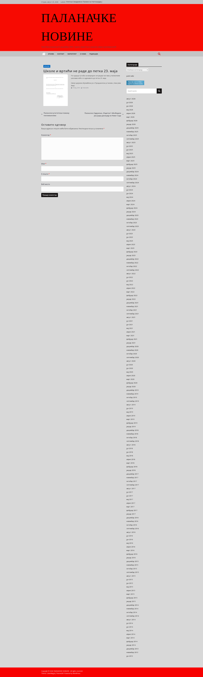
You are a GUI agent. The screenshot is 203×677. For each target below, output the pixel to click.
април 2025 (130, 157)
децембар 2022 (132, 259)
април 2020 (130, 375)
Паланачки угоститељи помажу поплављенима (56, 114)
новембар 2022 (132, 263)
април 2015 (130, 590)
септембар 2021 (132, 314)
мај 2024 (129, 197)
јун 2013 (129, 656)
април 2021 (130, 332)
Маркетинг (72, 54)
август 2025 (130, 142)
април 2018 (130, 459)
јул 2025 (129, 146)
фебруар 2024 (131, 208)
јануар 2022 (131, 299)
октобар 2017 (131, 481)
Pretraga (159, 91)
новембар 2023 (132, 219)
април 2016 (130, 547)
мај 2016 (129, 543)
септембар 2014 (132, 616)
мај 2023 (129, 241)
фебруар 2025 (131, 164)
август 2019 (130, 405)
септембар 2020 (132, 357)
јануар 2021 (131, 343)
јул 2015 (129, 579)
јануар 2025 (131, 168)
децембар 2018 (132, 430)
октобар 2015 (131, 569)
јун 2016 (129, 539)
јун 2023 (129, 237)
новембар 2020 (132, 350)
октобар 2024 (131, 179)
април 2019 (130, 416)
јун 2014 (129, 627)
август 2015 (130, 576)
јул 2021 (129, 321)
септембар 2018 (132, 441)
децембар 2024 (132, 171)
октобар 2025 (131, 135)
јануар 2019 (131, 426)
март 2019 (130, 419)
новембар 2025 (132, 131)
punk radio (130, 76)
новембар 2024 (132, 175)
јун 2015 (129, 583)
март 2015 (130, 594)
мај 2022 (129, 284)
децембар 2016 (132, 518)
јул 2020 (129, 365)
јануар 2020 (131, 386)
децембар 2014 (132, 605)
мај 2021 (129, 328)
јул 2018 (129, 448)
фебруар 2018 (131, 467)
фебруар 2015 (131, 598)
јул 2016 (129, 536)
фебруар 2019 (131, 423)
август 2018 (130, 445)
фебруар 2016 (131, 554)
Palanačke (86, 88)
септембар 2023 (132, 226)
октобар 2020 (131, 354)
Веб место (45, 184)
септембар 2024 (132, 182)
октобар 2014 (131, 612)
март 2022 (130, 292)
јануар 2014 (131, 645)
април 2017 (130, 503)
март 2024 (130, 204)
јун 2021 (129, 324)
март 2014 (130, 638)
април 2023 (130, 244)
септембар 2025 (132, 139)
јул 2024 (129, 190)
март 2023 (130, 248)
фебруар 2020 (131, 383)
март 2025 (130, 161)
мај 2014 (129, 630)
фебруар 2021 (131, 339)
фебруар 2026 (131, 121)
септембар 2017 (132, 485)
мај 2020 (129, 372)
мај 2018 (129, 456)
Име (43, 164)
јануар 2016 (131, 558)
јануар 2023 (131, 255)
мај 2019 (129, 412)
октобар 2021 (131, 310)
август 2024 (130, 186)
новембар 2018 (132, 434)
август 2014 (130, 620)
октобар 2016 (131, 525)
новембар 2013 (132, 652)
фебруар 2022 (131, 295)
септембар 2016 (132, 528)
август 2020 (130, 361)
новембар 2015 (132, 565)
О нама (83, 54)
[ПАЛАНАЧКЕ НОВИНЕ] (43, 53)
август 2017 (130, 488)
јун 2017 (129, 496)
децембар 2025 (132, 128)
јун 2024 (129, 193)
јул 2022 (129, 277)
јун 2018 (129, 452)
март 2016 (130, 550)
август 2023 (130, 230)
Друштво (46, 66)
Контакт (60, 54)
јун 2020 (129, 368)
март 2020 (130, 379)
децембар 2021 (132, 303)
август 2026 (130, 99)
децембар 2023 (132, 215)
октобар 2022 (131, 266)
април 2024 (130, 201)
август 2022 (130, 273)
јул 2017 (129, 492)
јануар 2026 (131, 124)
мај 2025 (129, 153)
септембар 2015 (132, 572)
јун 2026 (129, 106)
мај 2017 (129, 499)
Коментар (46, 135)
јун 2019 (129, 408)
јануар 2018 (131, 470)
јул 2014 (129, 623)
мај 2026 (129, 110)
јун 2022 (129, 281)
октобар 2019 (131, 397)
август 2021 (130, 317)
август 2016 (130, 532)
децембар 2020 (132, 346)
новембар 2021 (132, 306)
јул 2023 (129, 233)
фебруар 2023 (131, 252)
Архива (51, 54)
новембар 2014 (132, 609)
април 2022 (130, 288)
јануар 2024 (131, 212)
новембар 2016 (132, 521)
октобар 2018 (131, 437)
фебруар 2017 (131, 510)
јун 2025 (129, 150)
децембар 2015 (132, 561)
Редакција (93, 54)
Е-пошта (45, 174)
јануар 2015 (131, 601)
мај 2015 (129, 587)
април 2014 (130, 634)
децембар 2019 (132, 390)
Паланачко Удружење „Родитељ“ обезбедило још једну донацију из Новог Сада (103, 114)
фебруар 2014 (131, 641)
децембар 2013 (132, 649)
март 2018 (130, 463)
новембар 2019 (132, 394)
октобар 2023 (131, 222)
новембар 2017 (132, 477)
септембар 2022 (132, 270)
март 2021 (130, 335)
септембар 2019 (132, 401)
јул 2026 (129, 102)
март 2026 (130, 117)
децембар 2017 (132, 474)
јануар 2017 (131, 514)
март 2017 (130, 507)
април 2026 (130, 113)
